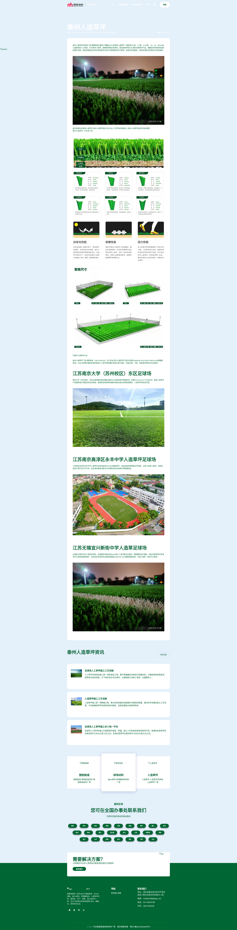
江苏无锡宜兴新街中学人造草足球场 (110, 548)
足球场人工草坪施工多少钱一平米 (101, 726)
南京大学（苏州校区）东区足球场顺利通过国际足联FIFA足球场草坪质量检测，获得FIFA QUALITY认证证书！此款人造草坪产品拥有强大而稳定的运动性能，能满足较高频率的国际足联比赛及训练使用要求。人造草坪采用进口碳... (118, 381)
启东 (118, 839)
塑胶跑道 (84, 775)
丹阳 (141, 839)
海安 (130, 839)
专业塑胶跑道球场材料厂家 (104, 927)
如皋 (107, 839)
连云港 (112, 832)
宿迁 (100, 832)
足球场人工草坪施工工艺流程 (99, 670)
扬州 (164, 825)
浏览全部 (163, 655)
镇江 (153, 825)
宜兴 (84, 839)
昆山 (124, 832)
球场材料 (118, 775)
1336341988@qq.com (152, 899)
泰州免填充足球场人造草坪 (83, 128)
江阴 (135, 832)
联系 (165, 5)
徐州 (95, 825)
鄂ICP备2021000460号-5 (140, 927)
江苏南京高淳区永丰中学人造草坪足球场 (114, 459)
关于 (112, 5)
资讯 (154, 5)
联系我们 (79, 869)
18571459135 (165, 33)
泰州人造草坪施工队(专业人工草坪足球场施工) (110, 128)
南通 (130, 825)
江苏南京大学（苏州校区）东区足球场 (112, 373)
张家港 (148, 832)
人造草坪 (153, 775)
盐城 (107, 825)
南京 (72, 825)
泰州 (88, 832)
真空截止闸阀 (116, 893)
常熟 (160, 832)
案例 (147, 5)
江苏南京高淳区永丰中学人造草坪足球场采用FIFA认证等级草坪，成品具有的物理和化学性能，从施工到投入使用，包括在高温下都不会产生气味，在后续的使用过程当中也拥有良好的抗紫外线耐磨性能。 (118, 467)
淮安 (77, 832)
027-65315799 (149, 902)
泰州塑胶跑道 (123, 5)
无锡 (118, 825)
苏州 (84, 825)
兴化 (153, 839)
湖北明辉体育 (122, 927)
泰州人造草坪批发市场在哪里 (139, 128)
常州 (141, 825)
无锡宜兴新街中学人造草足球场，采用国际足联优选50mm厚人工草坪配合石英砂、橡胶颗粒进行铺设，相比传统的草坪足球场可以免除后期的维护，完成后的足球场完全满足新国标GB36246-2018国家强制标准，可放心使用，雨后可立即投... (118, 555)
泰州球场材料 (137, 5)
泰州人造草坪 (92, 5)
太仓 (95, 839)
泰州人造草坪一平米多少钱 (83, 131)
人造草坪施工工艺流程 (96, 698)
